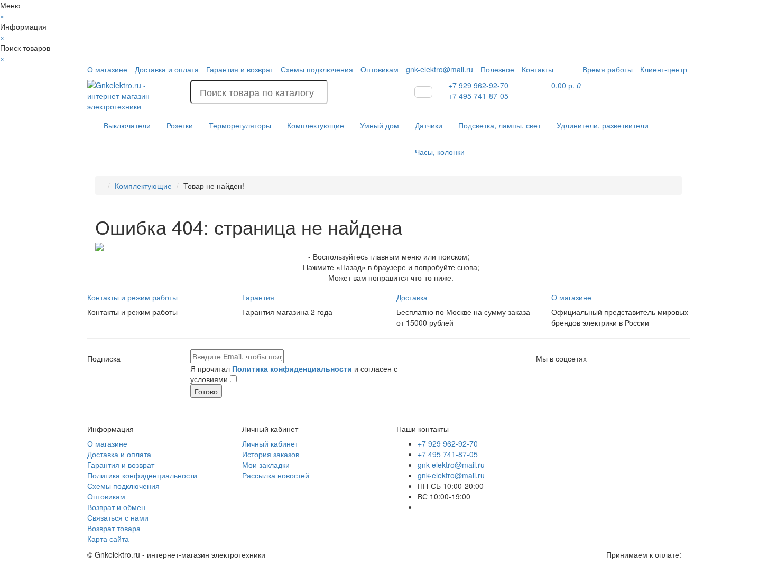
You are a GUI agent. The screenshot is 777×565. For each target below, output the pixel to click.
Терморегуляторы (240, 125)
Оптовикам (379, 69)
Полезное (497, 69)
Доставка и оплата (167, 69)
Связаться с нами (118, 517)
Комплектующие (315, 125)
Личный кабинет (270, 443)
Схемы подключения (317, 69)
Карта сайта (108, 538)
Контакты (537, 69)
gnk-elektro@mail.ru (439, 69)
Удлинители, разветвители (603, 125)
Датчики (428, 125)
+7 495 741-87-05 (448, 454)
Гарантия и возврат (239, 69)
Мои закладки (266, 464)
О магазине (107, 69)
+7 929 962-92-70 (448, 443)
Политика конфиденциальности (142, 475)
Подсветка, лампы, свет (499, 125)
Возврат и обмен (116, 507)
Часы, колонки (440, 151)
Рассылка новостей (275, 475)
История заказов (270, 454)
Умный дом (379, 125)
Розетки (179, 125)
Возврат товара (114, 528)
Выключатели (127, 125)
